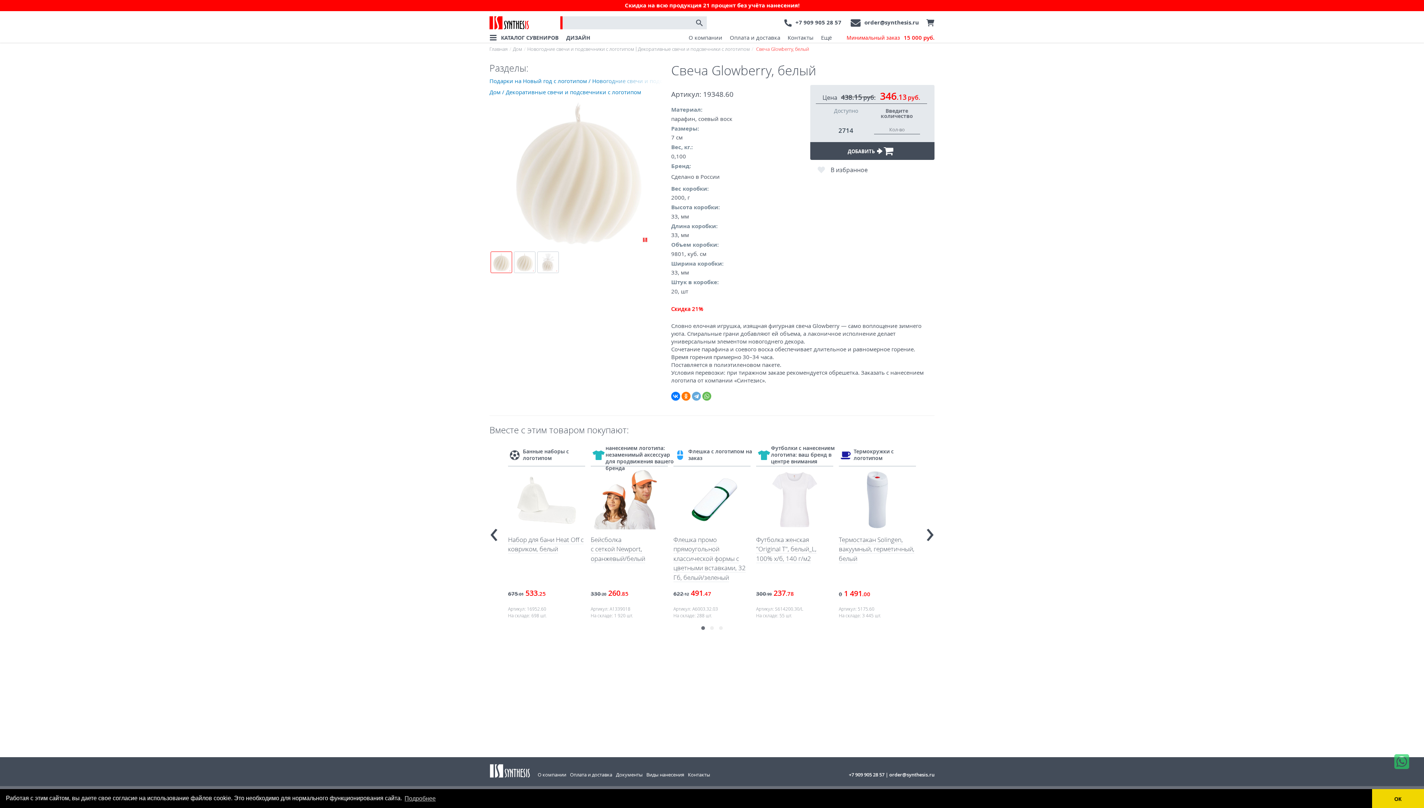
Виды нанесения (665, 774)
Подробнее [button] (420, 798)
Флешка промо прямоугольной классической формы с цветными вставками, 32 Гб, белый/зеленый (709, 558)
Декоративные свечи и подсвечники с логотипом (694, 49)
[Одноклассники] (686, 396)
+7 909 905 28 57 (818, 22)
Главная (499, 49)
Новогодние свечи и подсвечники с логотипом (580, 49)
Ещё (826, 37)
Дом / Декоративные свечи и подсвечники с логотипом (565, 92)
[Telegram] (696, 396)
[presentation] (494, 531)
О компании (705, 37)
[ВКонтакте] (675, 396)
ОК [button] (1398, 799)
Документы (629, 774)
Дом (517, 49)
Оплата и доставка (755, 37)
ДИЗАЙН (578, 37)
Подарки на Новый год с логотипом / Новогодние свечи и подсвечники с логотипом (580, 81)
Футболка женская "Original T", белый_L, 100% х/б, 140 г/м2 (786, 549)
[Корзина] (928, 23)
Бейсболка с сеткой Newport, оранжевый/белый (618, 549)
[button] (703, 628)
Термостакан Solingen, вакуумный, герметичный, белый (876, 549)
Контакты (801, 37)
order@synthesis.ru (891, 22)
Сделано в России (695, 176)
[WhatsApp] (706, 396)
